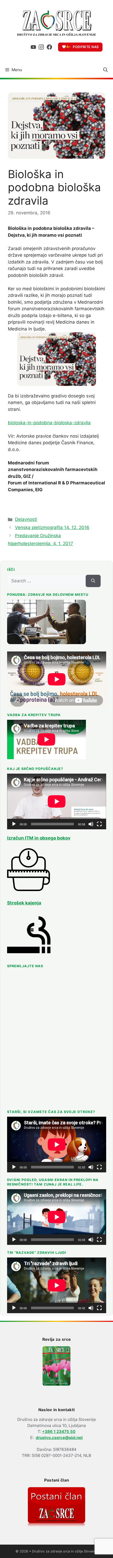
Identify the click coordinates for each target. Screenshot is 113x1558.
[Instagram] (41, 47)
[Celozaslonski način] (99, 824)
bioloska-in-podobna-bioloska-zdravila (49, 422)
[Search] (93, 581)
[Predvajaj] (14, 824)
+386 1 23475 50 (58, 1431)
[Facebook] (49, 47)
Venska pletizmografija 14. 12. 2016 (52, 527)
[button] (105, 70)
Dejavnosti (26, 519)
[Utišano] (91, 824)
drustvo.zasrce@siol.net (59, 1437)
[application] (56, 801)
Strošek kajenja (24, 902)
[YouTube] (33, 47)
